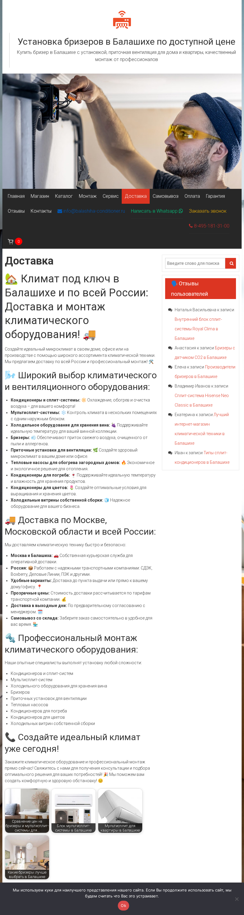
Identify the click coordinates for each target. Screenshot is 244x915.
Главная (16, 196)
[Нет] (237, 899)
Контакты (41, 211)
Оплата (192, 196)
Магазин (40, 196)
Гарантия (215, 196)
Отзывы (16, 211)
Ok (123, 905)
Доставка (136, 196)
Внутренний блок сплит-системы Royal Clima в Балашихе (198, 329)
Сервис (111, 196)
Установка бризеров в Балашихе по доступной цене (126, 41)
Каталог (64, 196)
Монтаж (88, 196)
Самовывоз (166, 196)
